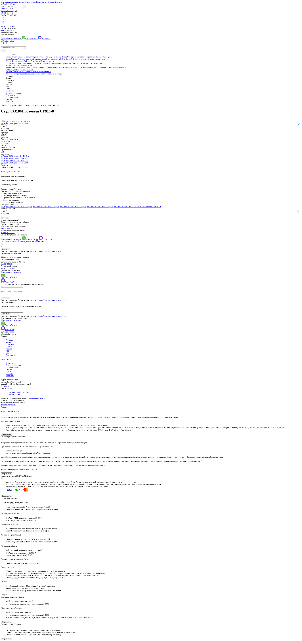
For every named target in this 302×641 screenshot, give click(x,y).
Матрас (29, 65)
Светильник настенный (41, 72)
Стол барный (66, 59)
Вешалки (67, 63)
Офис (8, 353)
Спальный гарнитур (55, 63)
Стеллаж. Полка (40, 63)
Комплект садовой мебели (48, 67)
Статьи (8, 371)
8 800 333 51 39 (7, 9)
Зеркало (99, 57)
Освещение (71, 57)
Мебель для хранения (32, 57)
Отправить (5, 249)
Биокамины (30, 74)
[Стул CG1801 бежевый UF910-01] (16, 156)
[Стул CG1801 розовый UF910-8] (15, 163)
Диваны (23, 70)
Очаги (37, 74)
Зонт (61, 67)
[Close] (2, 439)
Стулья (8, 61)
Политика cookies (13, 394)
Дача (7, 351)
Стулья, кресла (17, 57)
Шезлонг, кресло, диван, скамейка (77, 67)
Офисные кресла (48, 61)
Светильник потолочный (21, 72)
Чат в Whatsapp (31, 39)
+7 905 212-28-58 (8, 26)
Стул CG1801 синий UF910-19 (148, 207)
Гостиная (9, 340)
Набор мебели (11, 63)
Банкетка (30, 70)
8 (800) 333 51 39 (7, 31)
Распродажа (30, 2)
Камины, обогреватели (86, 57)
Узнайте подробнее (8, 405)
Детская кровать (19, 65)
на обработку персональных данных (51, 251)
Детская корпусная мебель (91, 63)
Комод (30, 63)
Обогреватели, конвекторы (51, 74)
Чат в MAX (46, 39)
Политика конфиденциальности (18, 392)
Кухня (8, 342)
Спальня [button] (9, 82)
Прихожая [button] (10, 80)
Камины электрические (15, 74)
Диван (64, 57)
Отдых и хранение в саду (101, 67)
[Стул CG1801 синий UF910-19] (15, 161)
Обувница (76, 63)
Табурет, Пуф (29, 61)
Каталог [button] (12, 55)
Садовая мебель (54, 57)
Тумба (25, 63)
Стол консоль (40, 59)
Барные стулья (17, 61)
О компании (6, 2)
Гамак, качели (31, 67)
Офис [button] (8, 89)
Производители (41, 2)
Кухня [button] (8, 78)
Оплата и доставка (18, 2)
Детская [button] (9, 84)
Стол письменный (53, 59)
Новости (9, 374)
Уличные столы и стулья (15, 67)
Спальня (9, 346)
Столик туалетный (80, 59)
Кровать (44, 57)
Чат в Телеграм (15, 39)
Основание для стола (96, 59)
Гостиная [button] (9, 76)
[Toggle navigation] (3, 50)
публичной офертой (37, 398)
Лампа (8, 72)
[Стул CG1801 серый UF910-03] (15, 158)
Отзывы (51, 2)
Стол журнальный (27, 59)
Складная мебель (119, 67)
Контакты (58, 2)
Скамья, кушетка (12, 70)
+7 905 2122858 (7, 13)
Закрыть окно (6, 434)
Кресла (38, 61)
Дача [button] (7, 87)
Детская (9, 349)
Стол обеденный (12, 59)
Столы (8, 57)
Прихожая (10, 344)
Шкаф (19, 63)
